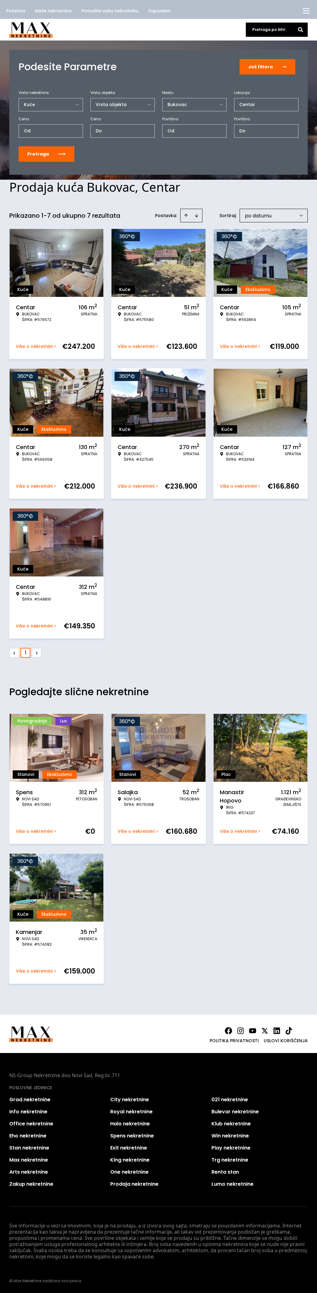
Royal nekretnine (131, 1111)
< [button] (14, 653)
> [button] (36, 653)
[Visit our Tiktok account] (289, 1030)
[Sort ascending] (186, 215)
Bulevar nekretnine (235, 1111)
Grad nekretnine (29, 1099)
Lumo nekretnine (232, 1184)
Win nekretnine (230, 1135)
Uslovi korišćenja (286, 1041)
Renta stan (225, 1171)
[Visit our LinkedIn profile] (276, 1030)
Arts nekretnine (28, 1171)
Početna (15, 11)
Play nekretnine (230, 1147)
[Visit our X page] (264, 1030)
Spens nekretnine (132, 1135)
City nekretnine (129, 1099)
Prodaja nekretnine (134, 1184)
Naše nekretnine (53, 11)
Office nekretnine (31, 1123)
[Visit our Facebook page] (228, 1030)
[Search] (300, 30)
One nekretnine (129, 1171)
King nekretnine (130, 1159)
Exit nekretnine (128, 1147)
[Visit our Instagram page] (240, 1030)
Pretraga (38, 154)
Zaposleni (159, 11)
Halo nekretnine (130, 1123)
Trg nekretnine (229, 1159)
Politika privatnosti (234, 1041)
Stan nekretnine (29, 1147)
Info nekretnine (28, 1111)
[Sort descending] (196, 215)
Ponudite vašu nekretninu (109, 11)
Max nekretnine (28, 1159)
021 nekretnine (229, 1099)
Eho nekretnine (27, 1135)
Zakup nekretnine (31, 1184)
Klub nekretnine (231, 1123)
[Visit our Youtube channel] (252, 1030)
